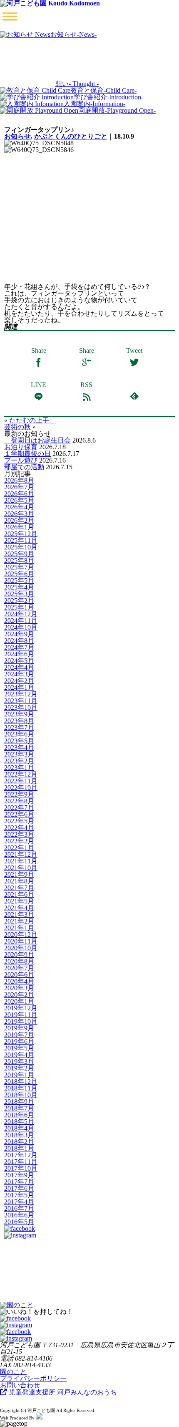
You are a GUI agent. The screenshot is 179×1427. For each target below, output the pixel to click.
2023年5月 (19, 740)
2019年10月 (20, 1021)
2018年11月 (20, 1088)
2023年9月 (19, 714)
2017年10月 (20, 1168)
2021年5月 (19, 901)
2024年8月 (19, 640)
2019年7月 (19, 1034)
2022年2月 (19, 841)
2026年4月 (19, 507)
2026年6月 (19, 493)
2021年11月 (20, 861)
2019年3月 (19, 1061)
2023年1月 (19, 767)
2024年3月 (19, 674)
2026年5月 (19, 500)
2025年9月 (19, 553)
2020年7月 (19, 968)
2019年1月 (19, 1074)
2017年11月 (20, 1161)
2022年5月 (19, 821)
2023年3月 (19, 754)
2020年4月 (19, 981)
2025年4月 (19, 587)
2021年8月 (19, 881)
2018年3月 (19, 1135)
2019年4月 (19, 1054)
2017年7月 (19, 1181)
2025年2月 (19, 600)
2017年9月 (19, 1175)
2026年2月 (19, 520)
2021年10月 (20, 867)
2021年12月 (20, 854)
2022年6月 (19, 814)
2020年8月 (19, 961)
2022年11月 (20, 780)
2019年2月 (19, 1068)
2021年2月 (19, 921)
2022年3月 (19, 834)
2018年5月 (19, 1121)
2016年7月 (19, 1208)
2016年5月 (19, 1221)
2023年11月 (20, 700)
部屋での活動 (24, 467)
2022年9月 (19, 794)
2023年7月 (19, 727)
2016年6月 (19, 1215)
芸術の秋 (17, 426)
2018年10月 (20, 1094)
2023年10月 (20, 707)
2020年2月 (19, 994)
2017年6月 (19, 1188)
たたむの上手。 (32, 420)
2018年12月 (20, 1081)
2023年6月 (19, 734)
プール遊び (20, 460)
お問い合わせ (20, 1385)
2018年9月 (19, 1101)
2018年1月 (19, 1148)
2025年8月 (19, 560)
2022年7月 (19, 807)
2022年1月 (19, 847)
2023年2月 (19, 760)
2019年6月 (19, 1041)
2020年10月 (20, 947)
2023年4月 (19, 747)
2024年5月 (19, 660)
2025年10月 (20, 547)
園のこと (13, 1371)
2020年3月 (19, 988)
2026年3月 (19, 513)
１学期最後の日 (27, 453)
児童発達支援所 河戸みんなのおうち (63, 1392)
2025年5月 (19, 580)
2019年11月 (20, 1014)
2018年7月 (19, 1108)
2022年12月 (20, 774)
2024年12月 (20, 613)
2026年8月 (19, 480)
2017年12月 (20, 1155)
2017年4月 (19, 1201)
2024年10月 (20, 627)
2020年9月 (19, 954)
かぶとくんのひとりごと (70, 136)
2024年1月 (19, 687)
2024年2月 (19, 680)
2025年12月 (20, 533)
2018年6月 (19, 1114)
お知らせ (17, 136)
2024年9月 (19, 634)
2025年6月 (19, 573)
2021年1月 (19, 927)
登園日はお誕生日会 (37, 440)
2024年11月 (20, 620)
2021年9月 (19, 874)
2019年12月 (20, 1008)
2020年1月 (19, 1001)
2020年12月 (20, 934)
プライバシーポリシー (33, 1378)
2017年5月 (19, 1195)
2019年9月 (19, 1028)
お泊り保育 (20, 446)
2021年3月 (19, 914)
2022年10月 (20, 787)
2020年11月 (20, 941)
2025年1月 (19, 607)
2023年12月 (20, 694)
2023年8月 (19, 720)
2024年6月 (19, 654)
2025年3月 (19, 593)
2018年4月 (19, 1128)
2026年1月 (19, 527)
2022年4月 (19, 827)
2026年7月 (19, 487)
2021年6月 (19, 894)
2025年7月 (19, 567)
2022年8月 (19, 801)
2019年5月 (19, 1048)
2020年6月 (19, 974)
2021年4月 (19, 907)
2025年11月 (20, 540)
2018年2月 (19, 1141)
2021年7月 (19, 887)
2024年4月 (19, 667)
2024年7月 (19, 647)
